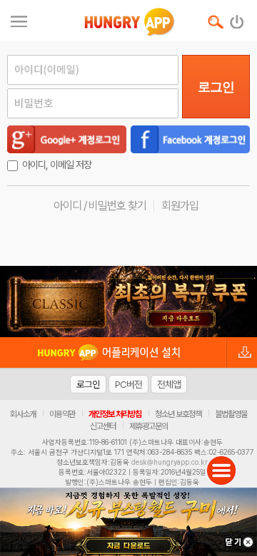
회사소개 (23, 414)
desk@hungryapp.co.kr (169, 462)
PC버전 (128, 384)
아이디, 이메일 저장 (56, 164)
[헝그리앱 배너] (128, 301)
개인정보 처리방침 (115, 414)
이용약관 (62, 414)
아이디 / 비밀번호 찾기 (100, 205)
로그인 (216, 87)
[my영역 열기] (19, 19)
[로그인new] (237, 18)
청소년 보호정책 (178, 414)
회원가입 (179, 205)
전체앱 (169, 384)
